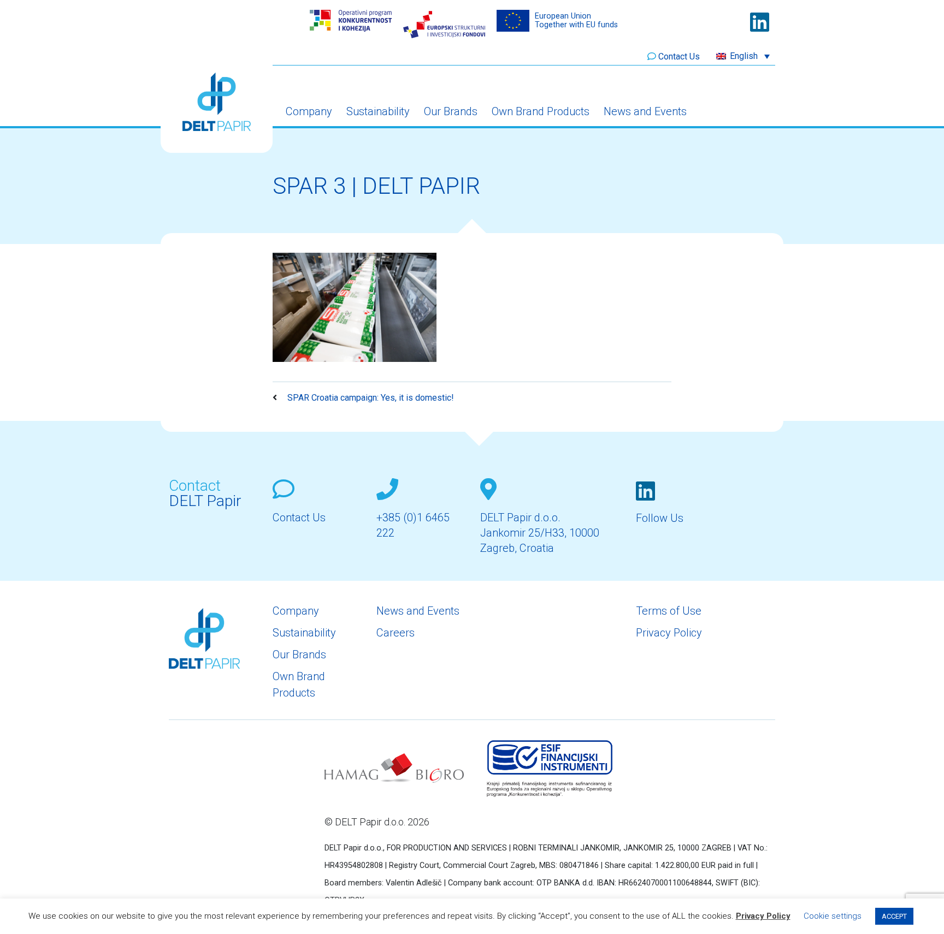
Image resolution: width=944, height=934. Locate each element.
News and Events (645, 111)
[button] (743, 56)
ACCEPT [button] (894, 916)
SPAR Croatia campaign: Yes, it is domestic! (369, 397)
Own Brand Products (540, 111)
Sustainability (378, 111)
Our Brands (450, 111)
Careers (395, 632)
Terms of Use (668, 610)
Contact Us (679, 56)
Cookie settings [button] (833, 916)
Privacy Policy (669, 632)
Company (309, 111)
